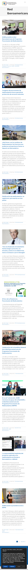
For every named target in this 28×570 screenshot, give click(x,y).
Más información (5, 67)
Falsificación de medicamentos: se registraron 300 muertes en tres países (13, 198)
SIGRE (13, 66)
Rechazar (12, 566)
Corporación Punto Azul (6, 66)
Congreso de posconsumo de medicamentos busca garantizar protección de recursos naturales (13, 92)
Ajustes (19, 566)
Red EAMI (17, 427)
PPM (16, 274)
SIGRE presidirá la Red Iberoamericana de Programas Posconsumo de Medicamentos (12, 39)
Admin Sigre (5, 64)
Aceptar (5, 566)
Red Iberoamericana (19, 64)
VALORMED (17, 66)
